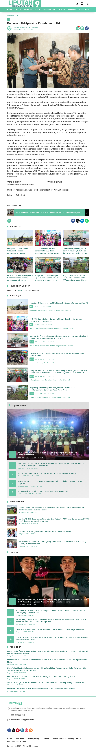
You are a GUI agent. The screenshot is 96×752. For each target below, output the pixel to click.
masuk (19, 290)
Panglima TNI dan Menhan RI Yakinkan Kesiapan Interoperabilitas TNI (19, 251)
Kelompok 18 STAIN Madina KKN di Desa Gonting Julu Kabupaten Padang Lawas (41, 676)
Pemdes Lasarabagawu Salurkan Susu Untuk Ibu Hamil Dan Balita (46, 531)
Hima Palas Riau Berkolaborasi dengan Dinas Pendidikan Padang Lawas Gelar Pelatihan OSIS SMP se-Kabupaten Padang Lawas (46, 669)
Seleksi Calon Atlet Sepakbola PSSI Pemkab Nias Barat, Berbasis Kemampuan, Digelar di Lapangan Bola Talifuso (51, 509)
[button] (77, 3)
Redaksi (45, 739)
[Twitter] (78, 221)
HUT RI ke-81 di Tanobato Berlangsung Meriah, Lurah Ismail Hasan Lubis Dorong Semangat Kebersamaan (52, 542)
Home (9, 739)
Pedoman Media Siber (16, 742)
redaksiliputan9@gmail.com (22, 720)
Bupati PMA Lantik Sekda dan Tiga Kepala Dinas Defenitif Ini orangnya (47, 473)
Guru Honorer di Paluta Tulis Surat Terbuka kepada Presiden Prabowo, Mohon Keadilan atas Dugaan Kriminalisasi (51, 464)
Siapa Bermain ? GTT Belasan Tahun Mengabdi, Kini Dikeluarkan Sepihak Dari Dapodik (50, 482)
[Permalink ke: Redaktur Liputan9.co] (10, 28)
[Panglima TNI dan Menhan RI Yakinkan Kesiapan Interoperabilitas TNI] (20, 238)
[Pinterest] (18, 730)
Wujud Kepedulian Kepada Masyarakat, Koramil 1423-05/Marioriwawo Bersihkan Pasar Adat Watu (74, 277)
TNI (9, 19)
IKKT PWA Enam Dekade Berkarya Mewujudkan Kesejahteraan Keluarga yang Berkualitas (48, 251)
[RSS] (31, 730)
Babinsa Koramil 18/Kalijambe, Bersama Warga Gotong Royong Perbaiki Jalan (20, 277)
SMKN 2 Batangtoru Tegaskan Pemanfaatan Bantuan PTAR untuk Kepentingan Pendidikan (45, 682)
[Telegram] (82, 221)
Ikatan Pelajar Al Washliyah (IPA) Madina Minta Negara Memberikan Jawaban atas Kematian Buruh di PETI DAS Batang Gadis (51, 620)
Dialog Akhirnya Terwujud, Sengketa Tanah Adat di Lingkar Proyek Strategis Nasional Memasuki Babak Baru (52, 638)
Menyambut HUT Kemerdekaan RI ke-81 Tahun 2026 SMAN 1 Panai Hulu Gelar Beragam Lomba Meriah (47, 661)
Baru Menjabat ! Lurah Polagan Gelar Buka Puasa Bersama (43, 491)
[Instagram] (26, 730)
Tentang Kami (73, 739)
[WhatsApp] (87, 221)
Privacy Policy (33, 739)
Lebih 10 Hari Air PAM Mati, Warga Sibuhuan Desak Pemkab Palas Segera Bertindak (50, 629)
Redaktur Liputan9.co (20, 27)
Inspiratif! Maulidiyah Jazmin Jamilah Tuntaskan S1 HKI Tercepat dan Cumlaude (41, 689)
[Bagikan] (87, 28)
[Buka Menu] (82, 3)
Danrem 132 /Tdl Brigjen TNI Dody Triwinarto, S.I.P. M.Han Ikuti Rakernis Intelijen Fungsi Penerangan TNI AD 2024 (75, 251)
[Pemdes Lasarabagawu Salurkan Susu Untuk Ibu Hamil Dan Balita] (12, 532)
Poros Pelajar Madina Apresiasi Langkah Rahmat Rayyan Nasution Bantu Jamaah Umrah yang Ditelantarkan (50, 611)
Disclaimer (20, 739)
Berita (66, 244)
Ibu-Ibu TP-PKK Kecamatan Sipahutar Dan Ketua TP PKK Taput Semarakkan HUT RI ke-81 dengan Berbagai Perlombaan (53, 520)
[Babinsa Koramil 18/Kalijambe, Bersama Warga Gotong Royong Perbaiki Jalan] (20, 265)
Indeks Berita (58, 739)
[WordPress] (22, 730)
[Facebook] (73, 221)
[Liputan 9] (24, 3)
